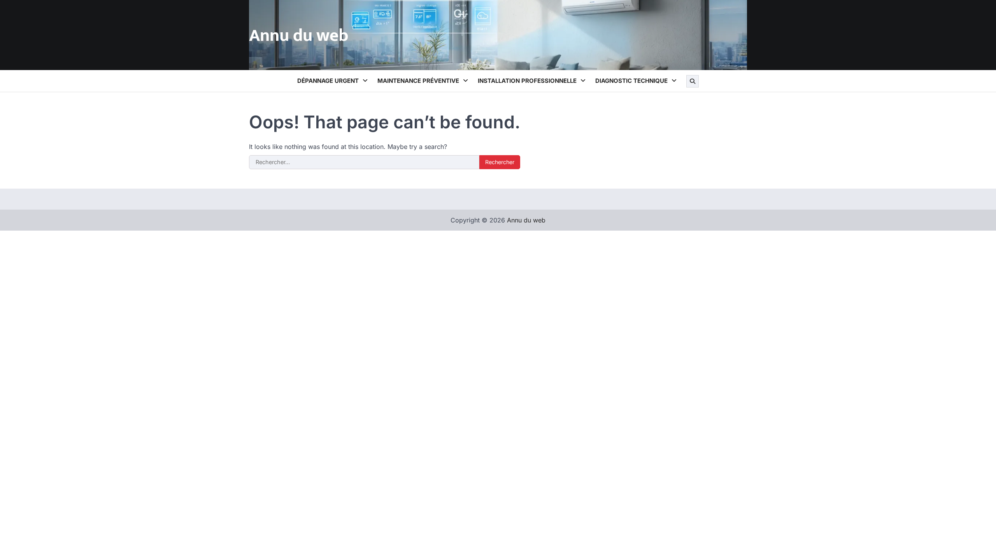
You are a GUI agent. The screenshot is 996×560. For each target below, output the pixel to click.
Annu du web (299, 35)
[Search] (692, 81)
